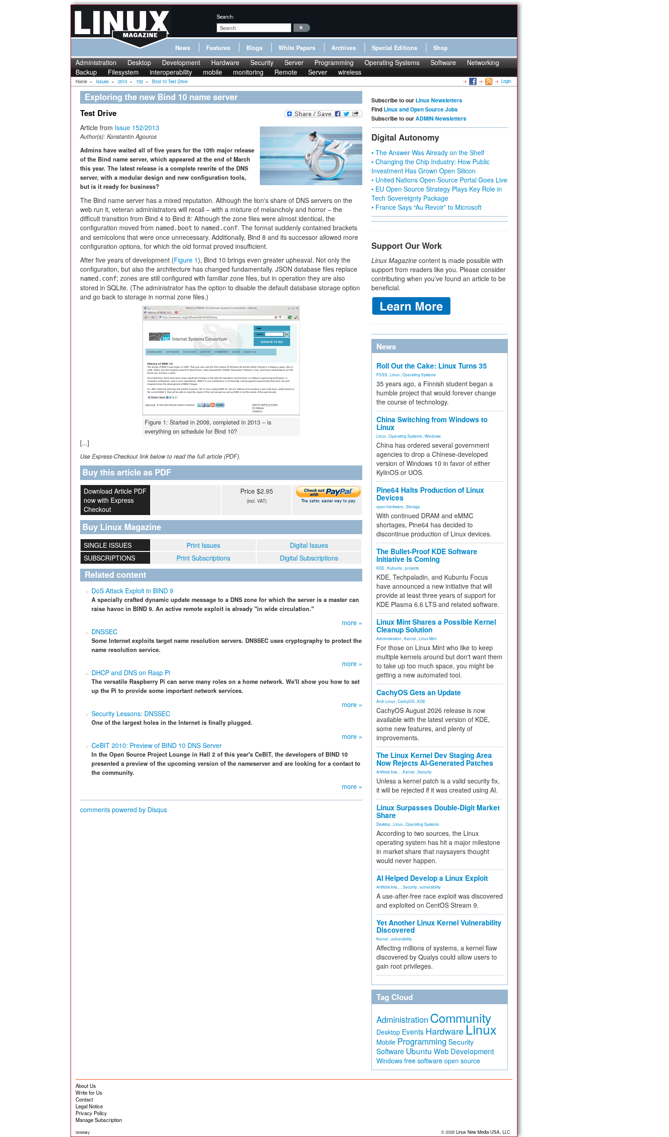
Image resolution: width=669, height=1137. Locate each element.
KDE (380, 568)
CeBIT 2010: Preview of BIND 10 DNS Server (156, 745)
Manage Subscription (99, 1119)
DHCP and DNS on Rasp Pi (130, 672)
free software (423, 1060)
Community (460, 1017)
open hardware (389, 506)
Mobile (385, 1041)
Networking (483, 62)
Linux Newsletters (439, 100)
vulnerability (430, 886)
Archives (343, 48)
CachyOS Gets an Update (418, 692)
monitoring (248, 71)
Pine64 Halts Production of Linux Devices (430, 494)
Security (262, 62)
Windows (433, 436)
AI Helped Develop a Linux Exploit (432, 878)
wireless (349, 71)
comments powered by (123, 809)
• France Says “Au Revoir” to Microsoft (426, 207)
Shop (440, 48)
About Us (86, 1085)
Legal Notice (89, 1106)
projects (412, 568)
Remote (285, 71)
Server (294, 62)
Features (218, 48)
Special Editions (394, 48)
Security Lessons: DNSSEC (130, 713)
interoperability (171, 71)
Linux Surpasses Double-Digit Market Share (438, 811)
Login (506, 81)
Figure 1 (186, 259)
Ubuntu (419, 1050)
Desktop (139, 62)
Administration (96, 62)
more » (352, 622)
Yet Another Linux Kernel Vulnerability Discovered (439, 926)
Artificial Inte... (388, 771)
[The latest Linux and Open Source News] (488, 81)
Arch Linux (385, 701)
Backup (86, 71)
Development (181, 62)
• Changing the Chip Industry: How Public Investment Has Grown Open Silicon (430, 166)
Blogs (254, 48)
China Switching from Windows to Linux (431, 423)
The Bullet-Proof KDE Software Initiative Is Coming (426, 555)
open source (462, 1060)
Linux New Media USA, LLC (483, 1132)
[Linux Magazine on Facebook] (472, 81)
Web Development (464, 1051)
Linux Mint (427, 638)
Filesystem (123, 71)
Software (443, 62)
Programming (334, 62)
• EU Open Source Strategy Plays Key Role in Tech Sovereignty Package (436, 193)
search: (225, 16)
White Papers (297, 48)
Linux (395, 374)
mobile (212, 71)
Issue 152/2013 (137, 127)
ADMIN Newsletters (441, 118)
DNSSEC (104, 631)
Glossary (83, 1132)
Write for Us (89, 1092)
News (182, 48)
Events (413, 1031)
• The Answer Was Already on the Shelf (427, 152)
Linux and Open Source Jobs (421, 109)
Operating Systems (392, 62)
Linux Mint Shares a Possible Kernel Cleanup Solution (436, 626)
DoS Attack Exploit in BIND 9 (132, 590)
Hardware (225, 62)
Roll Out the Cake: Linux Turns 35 (431, 366)
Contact (84, 1099)
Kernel (410, 638)
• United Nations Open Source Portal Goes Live (439, 179)
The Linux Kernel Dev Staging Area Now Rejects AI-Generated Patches (434, 759)
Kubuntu (394, 568)
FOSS (381, 374)
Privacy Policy (91, 1113)
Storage (413, 506)
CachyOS (406, 701)
